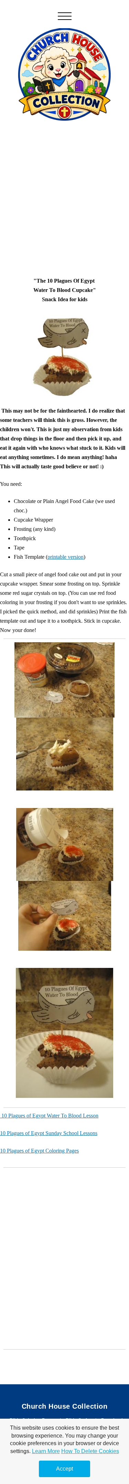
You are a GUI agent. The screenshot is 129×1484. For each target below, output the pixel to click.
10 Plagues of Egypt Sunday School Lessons (48, 1133)
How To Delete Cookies (90, 1451)
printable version (65, 557)
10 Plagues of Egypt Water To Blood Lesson (49, 1116)
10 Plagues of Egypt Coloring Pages (39, 1151)
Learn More (46, 1451)
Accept (64, 1469)
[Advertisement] (64, 193)
